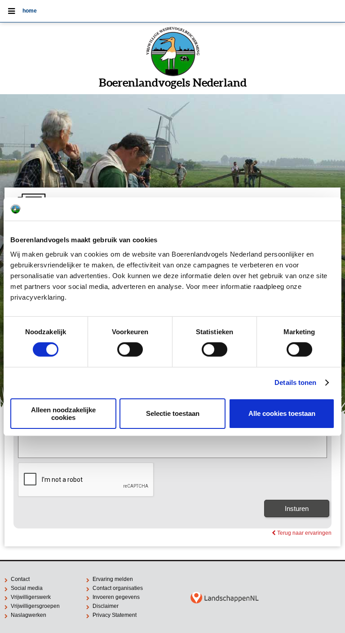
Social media (27, 588)
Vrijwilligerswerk (31, 597)
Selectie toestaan (172, 413)
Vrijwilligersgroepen (35, 606)
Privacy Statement (115, 615)
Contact (20, 579)
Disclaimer (106, 606)
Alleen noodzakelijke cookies (63, 413)
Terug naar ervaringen (302, 533)
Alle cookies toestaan (281, 413)
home (29, 11)
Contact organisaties (118, 588)
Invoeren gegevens (116, 597)
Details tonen (295, 382)
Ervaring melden (113, 579)
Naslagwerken (28, 615)
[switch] (130, 349)
